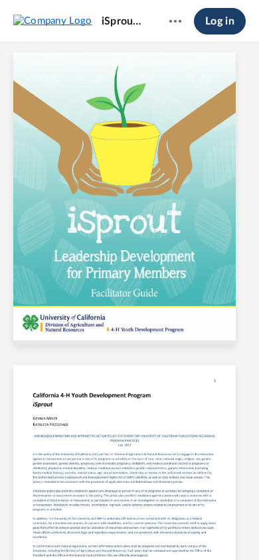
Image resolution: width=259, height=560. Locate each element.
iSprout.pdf (123, 21)
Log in (219, 21)
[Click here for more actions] (175, 21)
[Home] (52, 20)
